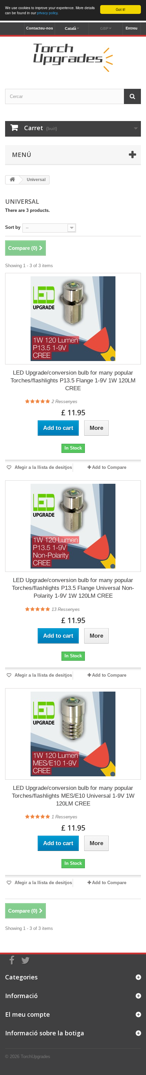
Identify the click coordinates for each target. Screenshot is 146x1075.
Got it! (120, 9)
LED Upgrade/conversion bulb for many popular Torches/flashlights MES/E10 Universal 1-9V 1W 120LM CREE (73, 796)
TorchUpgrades (35, 1056)
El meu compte (27, 1014)
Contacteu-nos (39, 28)
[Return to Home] (12, 180)
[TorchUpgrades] (73, 57)
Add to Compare (109, 467)
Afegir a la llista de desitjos (42, 467)
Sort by (12, 227)
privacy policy (47, 12)
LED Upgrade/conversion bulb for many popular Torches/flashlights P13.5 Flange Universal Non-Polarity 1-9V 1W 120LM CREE (73, 588)
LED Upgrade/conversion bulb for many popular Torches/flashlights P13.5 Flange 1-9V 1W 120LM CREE (73, 381)
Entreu (132, 28)
